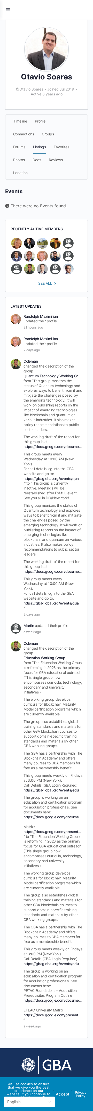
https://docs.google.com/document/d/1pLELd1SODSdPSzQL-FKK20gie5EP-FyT (53, 446)
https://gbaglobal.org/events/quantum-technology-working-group (53, 478)
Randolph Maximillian (41, 316)
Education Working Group (44, 658)
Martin (29, 625)
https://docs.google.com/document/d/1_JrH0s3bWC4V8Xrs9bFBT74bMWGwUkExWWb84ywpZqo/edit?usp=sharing (53, 817)
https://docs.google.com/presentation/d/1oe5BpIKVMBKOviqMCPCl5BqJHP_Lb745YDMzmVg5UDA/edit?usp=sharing (53, 831)
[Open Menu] (8, 9)
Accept (62, 1094)
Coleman (31, 361)
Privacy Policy (80, 1094)
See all (45, 283)
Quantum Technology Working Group (53, 376)
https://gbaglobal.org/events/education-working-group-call (53, 790)
